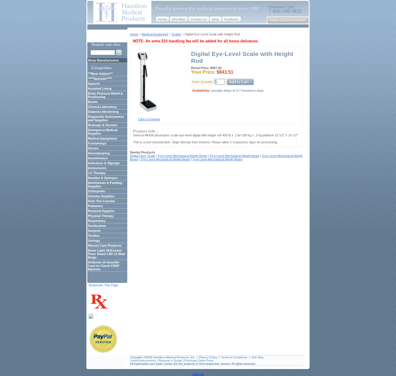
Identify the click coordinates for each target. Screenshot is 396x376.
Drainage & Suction (102, 125)
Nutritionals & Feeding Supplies (105, 184)
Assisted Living (100, 88)
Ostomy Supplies (101, 196)
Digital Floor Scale (142, 156)
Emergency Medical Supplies (102, 131)
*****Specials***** (100, 78)
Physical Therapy (101, 216)
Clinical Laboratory (102, 107)
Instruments (97, 168)
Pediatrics (95, 206)
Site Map (258, 357)
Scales (176, 34)
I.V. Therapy (97, 173)
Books (93, 102)
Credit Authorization (143, 360)
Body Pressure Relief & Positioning (105, 95)
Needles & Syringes (102, 178)
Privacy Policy (208, 357)
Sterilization (97, 225)
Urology (94, 240)
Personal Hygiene (101, 211)
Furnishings (97, 143)
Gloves (93, 148)
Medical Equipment (155, 34)
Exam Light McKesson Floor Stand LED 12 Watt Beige (106, 254)
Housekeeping (99, 153)
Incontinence (98, 158)
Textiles (93, 235)
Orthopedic (96, 191)
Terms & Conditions (234, 357)
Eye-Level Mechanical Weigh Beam (182, 156)
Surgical (94, 230)
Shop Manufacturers (103, 60)
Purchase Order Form (198, 360)
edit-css (198, 374)
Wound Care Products (104, 245)
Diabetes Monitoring (103, 111)
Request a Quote (170, 360)
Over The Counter (101, 201)
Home (134, 34)
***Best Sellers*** (100, 73)
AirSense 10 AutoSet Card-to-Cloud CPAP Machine (103, 266)
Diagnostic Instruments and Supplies (106, 118)
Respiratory (97, 221)
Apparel (94, 83)
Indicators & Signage (104, 163)
